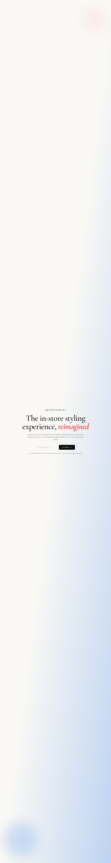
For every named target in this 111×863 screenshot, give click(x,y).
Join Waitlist (65, 447)
